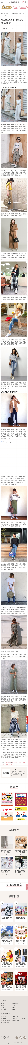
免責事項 (15, 1016)
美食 (2, 1007)
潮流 (2, 1005)
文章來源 (13, 769)
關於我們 (4, 1016)
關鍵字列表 (15, 1020)
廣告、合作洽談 (5, 1020)
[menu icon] (1, 2)
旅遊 (13, 1005)
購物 (13, 1009)
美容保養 (15, 1003)
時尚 (7, 13)
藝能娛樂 (4, 1009)
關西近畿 (23, 7)
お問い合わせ (5, 1022)
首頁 (2, 13)
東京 (15, 7)
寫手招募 (4, 1018)
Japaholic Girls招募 (18, 1018)
